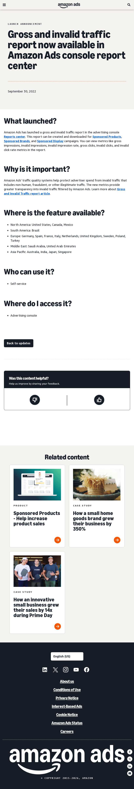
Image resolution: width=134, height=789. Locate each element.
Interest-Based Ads (67, 706)
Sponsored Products (106, 136)
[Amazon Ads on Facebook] (86, 670)
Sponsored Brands (17, 141)
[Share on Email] (129, 773)
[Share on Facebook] (129, 751)
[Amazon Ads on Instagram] (65, 670)
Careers (67, 731)
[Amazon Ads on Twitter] (55, 670)
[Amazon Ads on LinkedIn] (44, 670)
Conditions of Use (67, 689)
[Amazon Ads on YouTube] (76, 670)
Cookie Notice (67, 714)
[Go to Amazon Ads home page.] (67, 759)
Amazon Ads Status (67, 723)
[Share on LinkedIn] (129, 766)
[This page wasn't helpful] (35, 400)
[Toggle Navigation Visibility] (4, 5)
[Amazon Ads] (66, 4)
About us (67, 681)
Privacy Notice (67, 698)
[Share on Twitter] (129, 759)
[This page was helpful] (99, 400)
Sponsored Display (50, 141)
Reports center (14, 136)
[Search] (129, 4)
